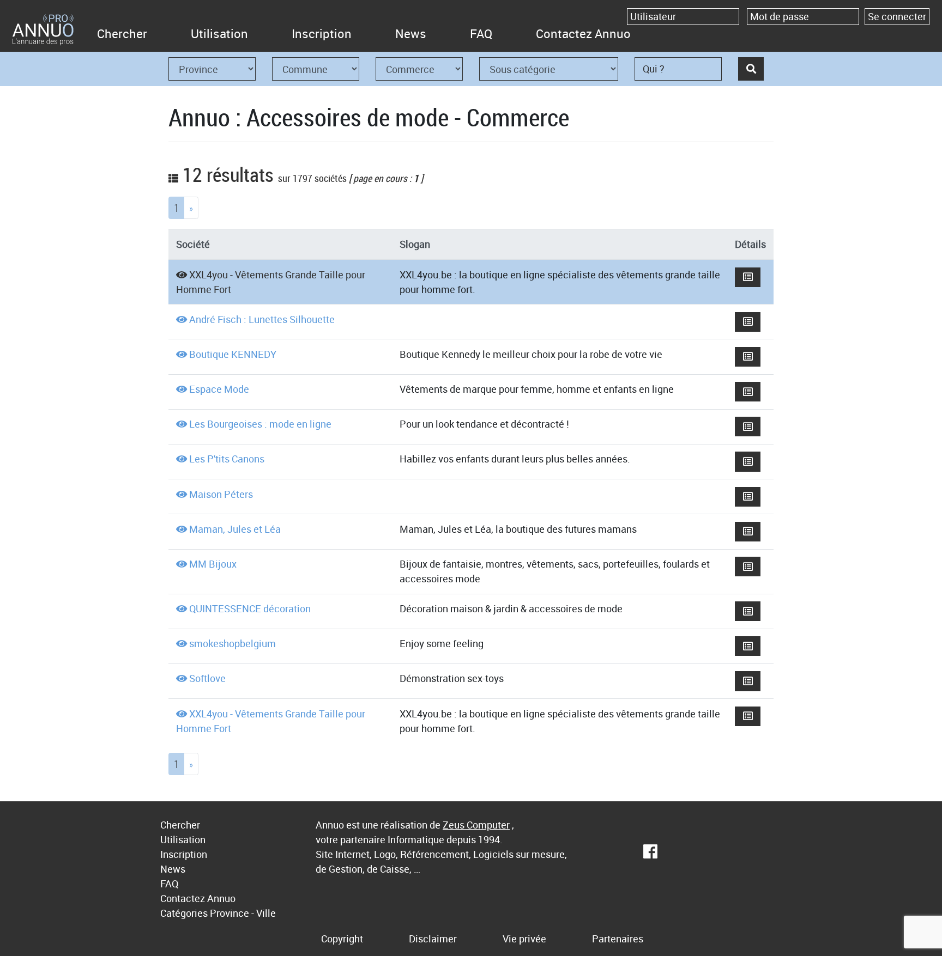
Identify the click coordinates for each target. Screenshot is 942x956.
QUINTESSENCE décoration (250, 608)
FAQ (481, 33)
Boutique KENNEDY (232, 354)
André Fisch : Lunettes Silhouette (262, 319)
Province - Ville (243, 913)
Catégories (184, 913)
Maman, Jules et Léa (235, 528)
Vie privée (524, 938)
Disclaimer (433, 938)
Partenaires (617, 938)
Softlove (207, 678)
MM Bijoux (213, 563)
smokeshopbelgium (232, 643)
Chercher (122, 33)
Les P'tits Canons (226, 458)
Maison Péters (221, 494)
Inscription (322, 33)
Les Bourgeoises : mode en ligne (260, 423)
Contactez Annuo (583, 33)
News (410, 33)
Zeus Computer (476, 824)
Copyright (342, 938)
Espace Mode (219, 388)
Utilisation (219, 33)
